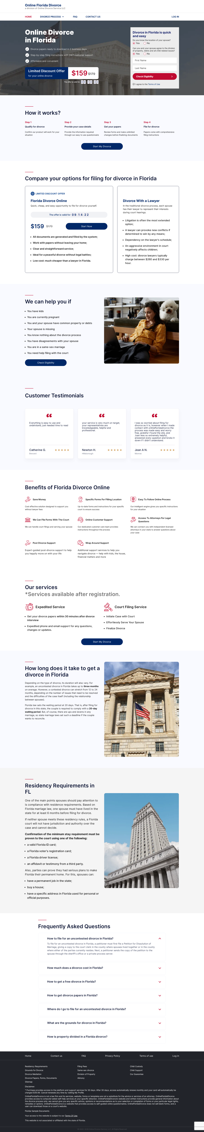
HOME (28, 16)
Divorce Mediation (33, 1074)
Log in (175, 1055)
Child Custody (136, 1066)
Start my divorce (102, 146)
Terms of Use (154, 84)
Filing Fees (82, 1066)
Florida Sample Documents (37, 1111)
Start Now (86, 226)
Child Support (136, 1070)
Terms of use (146, 1055)
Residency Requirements (36, 1066)
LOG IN (175, 16)
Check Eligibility (144, 76)
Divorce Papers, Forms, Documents (41, 1078)
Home (28, 1055)
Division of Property (86, 1074)
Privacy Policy (112, 1055)
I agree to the (147, 84)
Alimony (81, 1078)
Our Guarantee (136, 1074)
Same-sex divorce (85, 1070)
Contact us (56, 1055)
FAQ (75, 16)
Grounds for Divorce (34, 1070)
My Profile (79, 1092)
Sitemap (28, 1082)
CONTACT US (93, 16)
